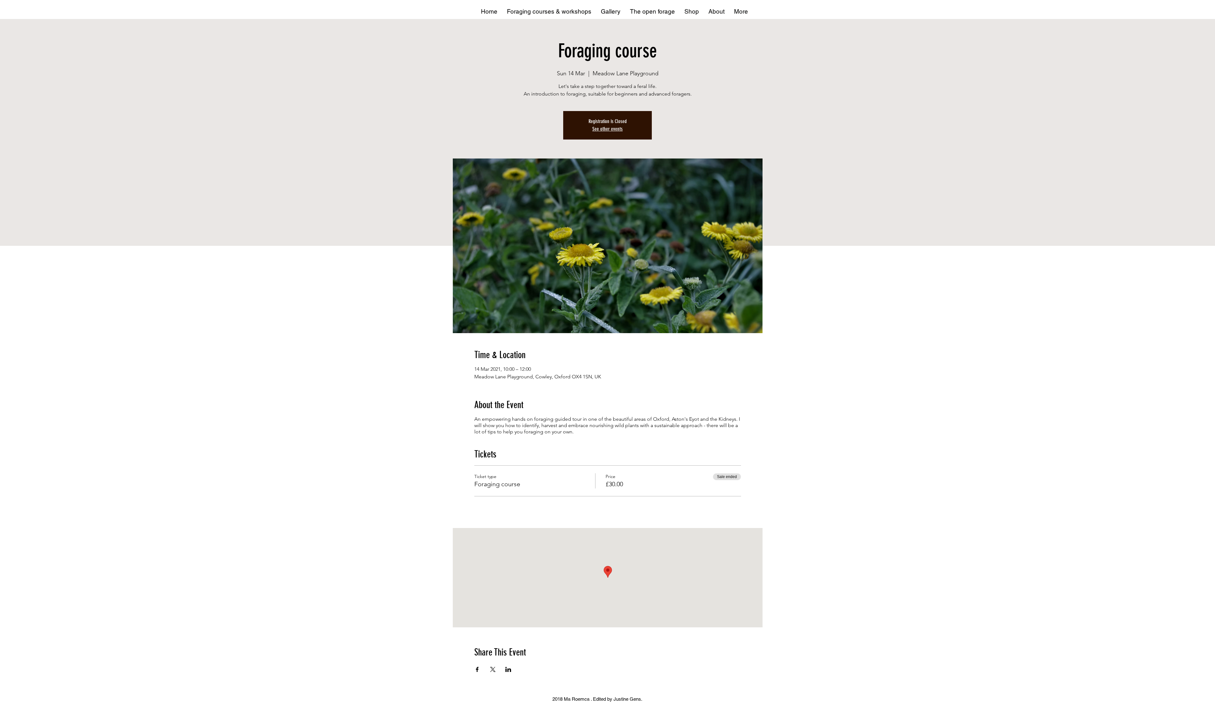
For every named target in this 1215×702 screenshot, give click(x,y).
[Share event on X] (493, 669)
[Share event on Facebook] (477, 669)
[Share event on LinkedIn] (508, 669)
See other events (607, 129)
